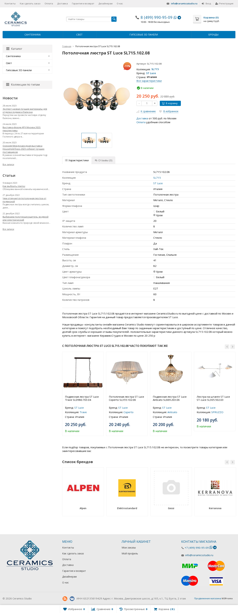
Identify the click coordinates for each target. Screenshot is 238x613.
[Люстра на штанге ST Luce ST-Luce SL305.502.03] (214, 372)
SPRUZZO (217, 412)
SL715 (155, 69)
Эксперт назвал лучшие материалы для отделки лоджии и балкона (25, 110)
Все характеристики (149, 80)
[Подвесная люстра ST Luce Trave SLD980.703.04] (82, 372)
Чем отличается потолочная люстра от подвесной (24, 200)
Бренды (213, 34)
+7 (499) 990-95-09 (197, 547)
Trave (83, 412)
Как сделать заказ (30, 3)
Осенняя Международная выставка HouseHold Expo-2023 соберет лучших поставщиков (23, 149)
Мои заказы (129, 547)
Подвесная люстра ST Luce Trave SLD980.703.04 (82, 398)
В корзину (172, 103)
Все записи (8, 164)
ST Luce (151, 73)
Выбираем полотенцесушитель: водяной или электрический (25, 218)
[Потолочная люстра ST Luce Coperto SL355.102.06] (126, 372)
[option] (89, 140)
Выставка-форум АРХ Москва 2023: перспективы (22, 129)
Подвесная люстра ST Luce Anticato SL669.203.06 (170, 398)
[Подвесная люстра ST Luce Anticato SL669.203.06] (170, 372)
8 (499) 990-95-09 (156, 17)
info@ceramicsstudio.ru (184, 3)
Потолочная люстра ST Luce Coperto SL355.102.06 (126, 398)
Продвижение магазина (207, 598)
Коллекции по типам (25, 84)
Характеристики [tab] (78, 160)
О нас (120, 3)
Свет (79, 34)
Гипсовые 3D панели (143, 34)
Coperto (128, 412)
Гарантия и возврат (83, 3)
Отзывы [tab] (105, 160)
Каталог (16, 49)
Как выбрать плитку (14, 186)
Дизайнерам (105, 3)
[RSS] (65, 599)
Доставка (62, 3)
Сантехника (33, 34)
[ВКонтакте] (72, 599)
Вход (208, 3)
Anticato (172, 412)
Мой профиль (130, 553)
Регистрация (226, 3)
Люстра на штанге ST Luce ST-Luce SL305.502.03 (213, 398)
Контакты (10, 3)
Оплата (49, 3)
